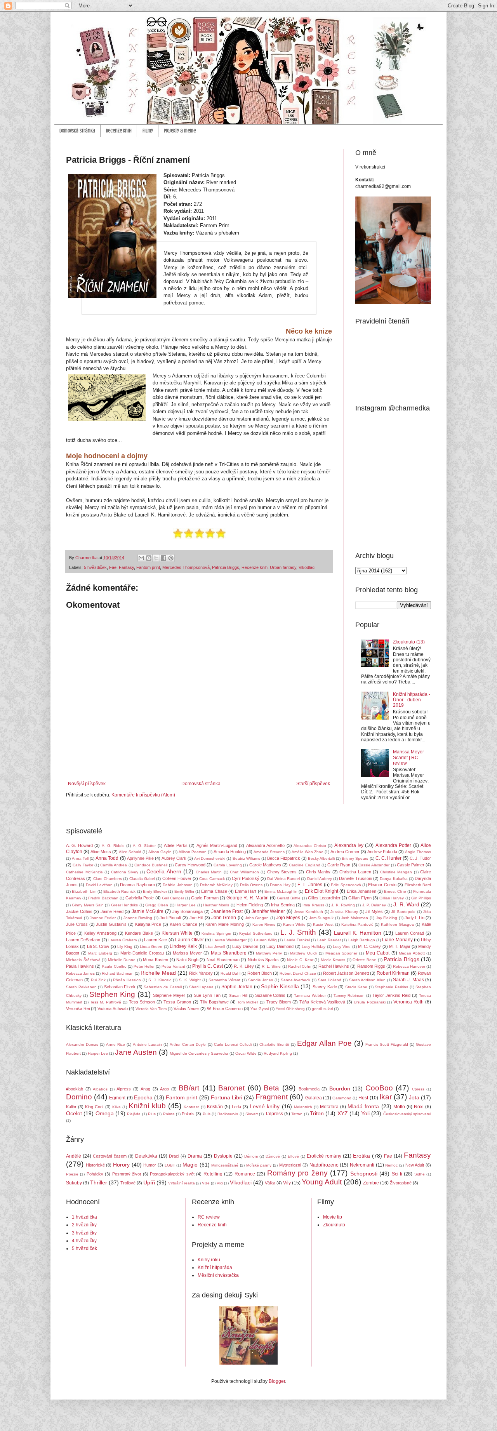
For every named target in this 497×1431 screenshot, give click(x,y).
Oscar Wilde (246, 1053)
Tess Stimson (142, 1002)
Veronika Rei (78, 1008)
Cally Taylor (83, 865)
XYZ (342, 1113)
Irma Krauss (313, 905)
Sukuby (74, 1183)
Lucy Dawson (245, 946)
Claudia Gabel (142, 878)
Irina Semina (282, 904)
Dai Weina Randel (283, 878)
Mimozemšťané (224, 1165)
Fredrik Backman (103, 898)
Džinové (273, 1156)
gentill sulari (322, 1009)
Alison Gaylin (160, 852)
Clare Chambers (107, 878)
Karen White (294, 924)
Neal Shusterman (223, 959)
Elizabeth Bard (418, 885)
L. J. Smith (298, 932)
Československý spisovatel (407, 1114)
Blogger (277, 1381)
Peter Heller (144, 966)
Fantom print (148, 567)
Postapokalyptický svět (172, 1174)
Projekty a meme (180, 131)
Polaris (188, 1113)
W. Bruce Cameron (225, 1008)
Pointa (169, 1114)
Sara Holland (330, 980)
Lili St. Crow (98, 946)
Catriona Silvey (125, 872)
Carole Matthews (265, 864)
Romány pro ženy (297, 1173)
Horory (121, 1164)
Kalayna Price (148, 924)
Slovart (251, 1114)
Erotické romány (324, 1156)
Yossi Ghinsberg (290, 1009)
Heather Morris (216, 905)
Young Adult (322, 1182)
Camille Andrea (113, 865)
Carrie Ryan (338, 864)
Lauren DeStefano (83, 939)
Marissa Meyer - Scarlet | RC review (410, 757)
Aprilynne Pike (140, 858)
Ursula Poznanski (369, 1002)
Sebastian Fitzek (120, 986)
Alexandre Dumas (82, 1044)
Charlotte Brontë (274, 1044)
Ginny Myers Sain (88, 905)
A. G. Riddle (113, 845)
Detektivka (146, 1156)
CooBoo (379, 1088)
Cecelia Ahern (163, 871)
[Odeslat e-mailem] (141, 558)
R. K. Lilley (244, 966)
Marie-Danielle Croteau (142, 953)
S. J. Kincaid (159, 980)
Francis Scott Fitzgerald (386, 1044)
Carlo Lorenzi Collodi (233, 1044)
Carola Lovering (228, 865)
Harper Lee (186, 905)
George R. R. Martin (247, 898)
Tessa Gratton (177, 1002)
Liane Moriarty (397, 939)
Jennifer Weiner (268, 911)
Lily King (124, 946)
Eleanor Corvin (382, 884)
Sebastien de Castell (162, 987)
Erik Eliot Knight (322, 891)
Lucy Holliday (313, 946)
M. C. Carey (369, 946)
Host (363, 1098)
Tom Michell (247, 1002)
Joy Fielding (387, 918)
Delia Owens (251, 885)
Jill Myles (374, 911)
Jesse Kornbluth (308, 911)
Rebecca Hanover (409, 966)
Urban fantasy (283, 567)
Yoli (365, 1113)
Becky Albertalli (321, 858)
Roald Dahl (230, 973)
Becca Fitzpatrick (283, 858)
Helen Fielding (249, 904)
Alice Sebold (130, 852)
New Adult (414, 1165)
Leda (236, 1106)
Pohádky (95, 1174)
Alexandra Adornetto (265, 845)
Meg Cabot (378, 953)
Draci (174, 1156)
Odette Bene (364, 960)
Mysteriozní (290, 1165)
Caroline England (304, 865)
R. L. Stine (271, 966)
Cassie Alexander (373, 865)
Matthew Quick (303, 953)
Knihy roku (209, 1259)
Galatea (313, 1098)
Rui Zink (98, 980)
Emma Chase (214, 891)
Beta (271, 1088)
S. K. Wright (190, 980)
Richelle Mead (158, 973)
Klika (116, 1107)
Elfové (293, 1156)
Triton (317, 1113)
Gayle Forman (204, 897)
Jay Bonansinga (187, 911)
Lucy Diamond (280, 946)
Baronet (231, 1088)
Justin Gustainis (111, 924)
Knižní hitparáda (215, 1267)
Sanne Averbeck (296, 980)
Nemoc (391, 1165)
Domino (79, 1097)
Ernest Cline (395, 891)
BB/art (189, 1088)
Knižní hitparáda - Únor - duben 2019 (411, 700)
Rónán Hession (127, 980)
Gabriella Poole (139, 897)
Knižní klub (147, 1106)
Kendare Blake (139, 933)
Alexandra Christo (310, 845)
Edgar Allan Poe (324, 1043)
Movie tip (332, 1217)
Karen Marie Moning (224, 924)
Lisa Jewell (215, 946)
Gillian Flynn (359, 897)
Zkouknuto (334, 1225)
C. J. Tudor (420, 858)
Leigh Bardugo (361, 940)
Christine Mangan (396, 872)
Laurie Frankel (297, 940)
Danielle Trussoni (355, 878)
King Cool (94, 1106)
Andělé (73, 1156)
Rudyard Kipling (278, 1053)
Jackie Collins (79, 911)
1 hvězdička (84, 1217)
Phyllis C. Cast (207, 966)
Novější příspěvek (87, 783)
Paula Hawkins (80, 966)
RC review (209, 1217)
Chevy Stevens (282, 871)
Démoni (251, 1156)
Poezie (72, 1174)
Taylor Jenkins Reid (391, 995)
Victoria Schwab (112, 1008)
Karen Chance (183, 924)
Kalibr (71, 1106)
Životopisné (401, 1183)
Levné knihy (265, 1106)
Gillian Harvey (391, 898)
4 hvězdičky (84, 1240)
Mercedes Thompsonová (186, 567)
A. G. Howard (79, 845)
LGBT (170, 1165)
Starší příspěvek (313, 783)
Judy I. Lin (414, 917)
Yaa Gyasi (259, 1009)
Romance (245, 1174)
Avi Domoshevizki (209, 858)
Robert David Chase (298, 973)
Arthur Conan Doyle (188, 1044)
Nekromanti (362, 1165)
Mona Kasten (155, 959)
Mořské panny (259, 1165)
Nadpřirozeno (324, 1165)
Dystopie (223, 1156)
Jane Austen (136, 1052)
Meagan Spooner (341, 953)
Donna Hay (280, 885)
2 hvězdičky (84, 1225)
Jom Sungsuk (321, 918)
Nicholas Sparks (263, 959)
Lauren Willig (265, 940)
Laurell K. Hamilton (357, 933)
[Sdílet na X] (156, 558)
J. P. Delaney (374, 905)
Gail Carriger (173, 898)
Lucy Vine (342, 946)
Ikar (385, 1097)
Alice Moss (100, 851)
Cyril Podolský (245, 878)
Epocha (143, 1097)
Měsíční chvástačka (218, 1275)
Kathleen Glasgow (397, 924)
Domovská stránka (77, 131)
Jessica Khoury (344, 911)
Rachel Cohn (299, 966)
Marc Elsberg (100, 953)
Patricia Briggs (225, 567)
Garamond (341, 1098)
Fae (112, 567)
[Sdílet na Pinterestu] (171, 558)
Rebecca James (80, 973)
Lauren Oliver (189, 939)
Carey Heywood (190, 864)
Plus (152, 1114)
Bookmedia (309, 1089)
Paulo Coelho (114, 966)
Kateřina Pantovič (357, 924)
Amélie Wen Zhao (307, 852)
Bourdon (339, 1088)
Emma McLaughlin (280, 891)
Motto (399, 1106)
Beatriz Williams (246, 858)
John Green (223, 917)
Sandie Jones (260, 980)
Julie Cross (77, 924)
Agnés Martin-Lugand (216, 845)
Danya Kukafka (393, 878)
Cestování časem (110, 1156)
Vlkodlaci (307, 567)
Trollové (128, 1183)
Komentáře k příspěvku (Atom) (143, 795)
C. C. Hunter (388, 858)
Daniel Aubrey (319, 878)
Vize (206, 1183)
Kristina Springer (216, 933)
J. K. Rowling (343, 905)
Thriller (98, 1182)
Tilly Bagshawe (214, 1002)
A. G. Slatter (144, 845)
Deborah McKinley (216, 885)
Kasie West (323, 924)
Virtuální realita (181, 1183)
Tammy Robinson (349, 995)
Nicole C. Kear (300, 960)
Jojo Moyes (288, 917)
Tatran (296, 1114)
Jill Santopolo (403, 911)
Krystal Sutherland (256, 933)
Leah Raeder (329, 940)
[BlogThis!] (149, 558)
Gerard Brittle (289, 898)
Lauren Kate (155, 939)
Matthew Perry (269, 953)
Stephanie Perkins (391, 987)
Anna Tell (80, 858)
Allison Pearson (193, 852)
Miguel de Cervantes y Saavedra (199, 1053)
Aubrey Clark (174, 858)
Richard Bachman (118, 973)
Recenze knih (119, 131)
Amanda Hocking (230, 851)
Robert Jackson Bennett (346, 973)
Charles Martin (209, 872)
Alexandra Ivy (348, 845)
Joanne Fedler (103, 918)
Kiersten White (177, 933)
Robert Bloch (259, 973)
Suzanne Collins (270, 995)
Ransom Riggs (371, 966)
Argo (164, 1089)
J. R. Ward (406, 904)
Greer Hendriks (124, 905)
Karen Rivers (264, 924)
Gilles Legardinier (324, 897)
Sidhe (419, 1174)
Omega (105, 1113)
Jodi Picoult (170, 917)
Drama (195, 1156)
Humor (149, 1165)
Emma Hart (245, 891)
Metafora (329, 1106)
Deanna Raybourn (137, 884)
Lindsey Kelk (183, 946)
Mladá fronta (363, 1106)
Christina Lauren (355, 871)
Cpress (418, 1089)
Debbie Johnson (177, 885)
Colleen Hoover (176, 878)
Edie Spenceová (346, 885)
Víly (287, 1183)
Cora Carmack (211, 878)
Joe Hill (196, 917)
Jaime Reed (112, 911)
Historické (95, 1165)
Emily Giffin (184, 891)
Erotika (361, 1156)
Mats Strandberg (229, 953)
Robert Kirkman (393, 973)
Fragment (271, 1097)
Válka (270, 1183)
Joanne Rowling (138, 918)
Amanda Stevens (269, 852)
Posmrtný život (126, 1174)
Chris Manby (318, 871)
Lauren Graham (122, 940)
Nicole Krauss (333, 960)
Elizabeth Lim (84, 891)
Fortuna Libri (226, 1097)
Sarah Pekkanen (81, 987)
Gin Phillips (421, 898)
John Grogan (257, 918)
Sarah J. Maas (408, 979)
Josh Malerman (354, 918)
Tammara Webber (310, 995)
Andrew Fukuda (382, 851)
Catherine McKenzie (84, 872)
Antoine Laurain (147, 1044)
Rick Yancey (201, 973)
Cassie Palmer (410, 864)
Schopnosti (363, 1173)
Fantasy (126, 567)
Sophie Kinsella (280, 986)
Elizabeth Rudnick (119, 891)
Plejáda (134, 1114)
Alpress (123, 1089)
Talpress (274, 1113)
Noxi (419, 1106)
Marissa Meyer (187, 953)
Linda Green (151, 946)
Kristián (215, 1106)
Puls (206, 1114)
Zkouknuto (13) (409, 642)
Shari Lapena (201, 987)
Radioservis (227, 1114)
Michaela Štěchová (83, 960)
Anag (145, 1089)
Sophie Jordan (237, 986)
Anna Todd (107, 858)
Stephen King (112, 994)
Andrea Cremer (345, 851)
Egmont (117, 1098)
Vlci (220, 1183)
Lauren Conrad (409, 933)
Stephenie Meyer (169, 995)
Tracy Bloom (278, 1002)
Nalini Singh (187, 959)
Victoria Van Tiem (151, 1009)
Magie (190, 1164)
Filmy (147, 131)
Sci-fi (397, 1174)
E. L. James (309, 884)
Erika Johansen (361, 891)
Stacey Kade (325, 986)
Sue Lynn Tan (207, 995)
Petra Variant (173, 966)
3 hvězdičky (84, 1233)
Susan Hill (238, 995)
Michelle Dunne (122, 960)
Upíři (149, 1182)
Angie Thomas (418, 852)
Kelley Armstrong (100, 933)
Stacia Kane (356, 987)
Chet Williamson (244, 872)
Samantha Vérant (225, 980)
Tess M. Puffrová (105, 1002)
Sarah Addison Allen (367, 980)
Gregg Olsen (156, 905)
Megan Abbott (412, 953)
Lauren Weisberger (229, 940)
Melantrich (303, 1107)
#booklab (74, 1089)
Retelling (212, 1174)
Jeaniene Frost (227, 911)
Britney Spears (355, 858)
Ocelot (74, 1113)
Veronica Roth (408, 1002)
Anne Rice (115, 1044)
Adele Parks (175, 845)
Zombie (371, 1183)
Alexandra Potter (393, 845)
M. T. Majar (399, 946)
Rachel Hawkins (333, 966)
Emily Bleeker (155, 891)
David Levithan (99, 885)
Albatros (100, 1089)
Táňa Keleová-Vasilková (322, 1002)
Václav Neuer (186, 1008)
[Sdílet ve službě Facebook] (163, 558)
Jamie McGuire (148, 911)
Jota (414, 1097)
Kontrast (191, 1107)
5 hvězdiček (95, 567)
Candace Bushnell (150, 865)
